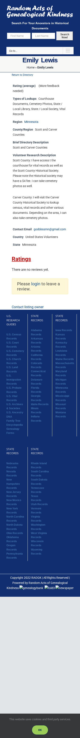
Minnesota (31, 122)
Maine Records (64, 359)
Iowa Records (63, 330)
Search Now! (64, 36)
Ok (40, 730)
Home (31, 67)
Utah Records (39, 504)
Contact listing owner (28, 307)
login (35, 283)
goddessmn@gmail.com (50, 229)
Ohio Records (14, 533)
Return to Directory (22, 74)
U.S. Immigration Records (13, 379)
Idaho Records (40, 404)
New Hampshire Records (13, 483)
